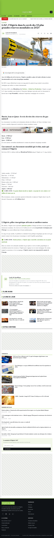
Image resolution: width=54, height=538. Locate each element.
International (31, 514)
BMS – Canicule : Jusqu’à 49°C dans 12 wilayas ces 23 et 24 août (32, 396)
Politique (30, 507)
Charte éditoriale (5, 523)
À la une (4, 15)
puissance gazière (26, 225)
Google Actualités (32, 527)
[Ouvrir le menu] (51, 12)
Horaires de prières (32, 520)
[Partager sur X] (44, 33)
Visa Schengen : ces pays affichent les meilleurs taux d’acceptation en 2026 (33, 366)
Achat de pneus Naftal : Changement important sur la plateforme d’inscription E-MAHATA (30, 377)
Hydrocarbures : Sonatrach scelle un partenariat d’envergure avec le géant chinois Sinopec (25, 410)
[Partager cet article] (38, 33)
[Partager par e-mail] (51, 33)
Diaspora (29, 15)
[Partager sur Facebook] (41, 33)
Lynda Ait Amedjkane (11, 32)
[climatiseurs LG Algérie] (27, 130)
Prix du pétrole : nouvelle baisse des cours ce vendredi (16, 422)
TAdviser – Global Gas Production (31, 89)
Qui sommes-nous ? (6, 520)
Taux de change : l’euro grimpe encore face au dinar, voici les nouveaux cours (33, 386)
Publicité (4, 530)
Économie (16, 15)
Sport (23, 15)
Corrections (4, 525)
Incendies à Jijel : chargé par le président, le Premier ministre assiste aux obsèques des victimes (27, 434)
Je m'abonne (7, 448)
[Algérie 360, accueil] (27, 12)
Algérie (10, 15)
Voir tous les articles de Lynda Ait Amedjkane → (20, 285)
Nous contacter (5, 527)
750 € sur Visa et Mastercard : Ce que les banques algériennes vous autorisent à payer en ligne (30, 357)
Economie (4, 22)
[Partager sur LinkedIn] (47, 33)
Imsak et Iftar (31, 525)
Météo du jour (31, 523)
